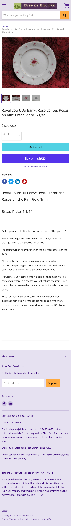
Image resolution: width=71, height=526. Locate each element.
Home (5, 26)
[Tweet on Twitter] (11, 181)
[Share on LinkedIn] (17, 181)
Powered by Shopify (41, 519)
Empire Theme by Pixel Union (16, 519)
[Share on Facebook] (4, 181)
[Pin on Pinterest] (24, 181)
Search (5, 511)
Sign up (52, 383)
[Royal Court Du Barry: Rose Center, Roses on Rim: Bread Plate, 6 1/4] (35, 64)
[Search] (64, 15)
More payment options (35, 166)
